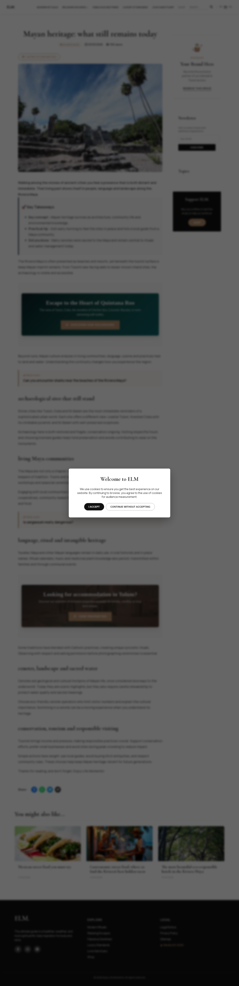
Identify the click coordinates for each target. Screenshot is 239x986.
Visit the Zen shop (122, 522)
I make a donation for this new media (122, 510)
